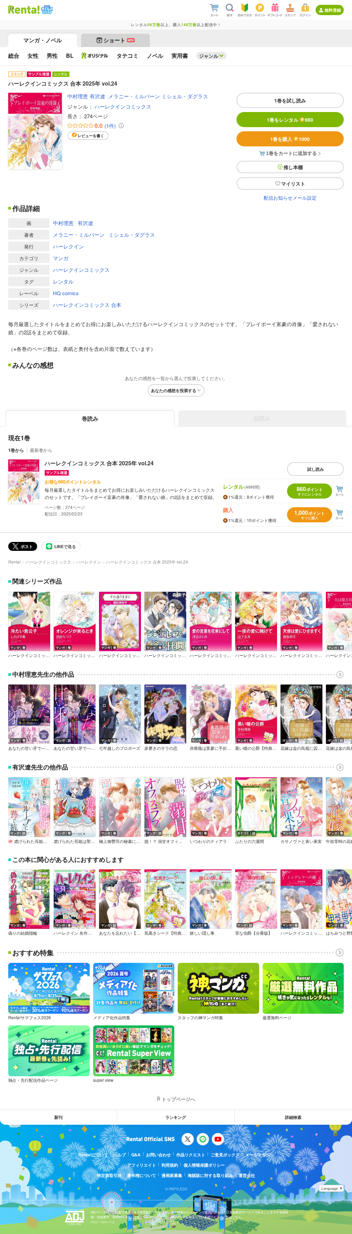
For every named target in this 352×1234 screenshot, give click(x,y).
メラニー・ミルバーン (134, 96)
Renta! (14, 562)
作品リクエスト (190, 1155)
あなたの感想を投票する (173, 390)
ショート (118, 40)
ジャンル (208, 55)
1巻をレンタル (290, 119)
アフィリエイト (141, 1165)
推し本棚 (293, 167)
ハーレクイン (68, 246)
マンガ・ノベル (42, 40)
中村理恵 (77, 96)
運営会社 (247, 1175)
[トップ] (24, 9)
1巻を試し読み (290, 100)
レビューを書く (91, 135)
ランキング (175, 1117)
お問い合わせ (158, 1155)
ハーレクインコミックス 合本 (87, 304)
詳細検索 (293, 1117)
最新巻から (41, 450)
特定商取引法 (109, 1175)
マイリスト (293, 183)
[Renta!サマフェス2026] (46, 9)
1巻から (16, 450)
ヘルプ (119, 1155)
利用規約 (170, 1165)
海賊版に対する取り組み (210, 1175)
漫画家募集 (172, 1175)
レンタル (63, 281)
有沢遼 (97, 96)
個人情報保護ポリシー (204, 1165)
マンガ (60, 258)
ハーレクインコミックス (123, 106)
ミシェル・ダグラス (185, 96)
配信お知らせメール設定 (290, 197)
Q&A (136, 1155)
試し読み (315, 469)
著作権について (141, 1175)
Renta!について (93, 1155)
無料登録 (332, 10)
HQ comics (66, 293)
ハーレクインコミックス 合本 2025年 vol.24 (99, 463)
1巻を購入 (290, 138)
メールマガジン (259, 1155)
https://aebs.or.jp (103, 1222)
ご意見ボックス (225, 1155)
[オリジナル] (95, 56)
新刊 (58, 1117)
